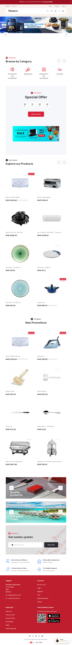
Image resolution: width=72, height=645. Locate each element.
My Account (41, 585)
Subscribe (51, 545)
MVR (14, 6)
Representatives (42, 598)
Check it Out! (36, 114)
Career (39, 602)
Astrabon (44, 639)
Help (50, 6)
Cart (38, 595)
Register (57, 6)
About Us (9, 611)
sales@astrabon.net (14, 595)
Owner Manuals (11, 628)
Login (39, 588)
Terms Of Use (10, 615)
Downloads (9, 622)
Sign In (64, 6)
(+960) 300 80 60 (14, 598)
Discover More (48, 1)
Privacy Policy (10, 618)
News (7, 625)
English (8, 6)
